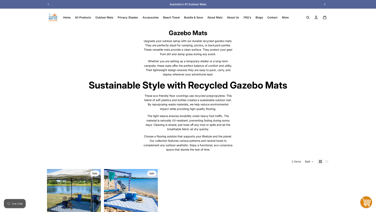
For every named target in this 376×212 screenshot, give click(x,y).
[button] (309, 161)
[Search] (308, 17)
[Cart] (324, 17)
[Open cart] (366, 202)
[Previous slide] (48, 4)
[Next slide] (324, 4)
